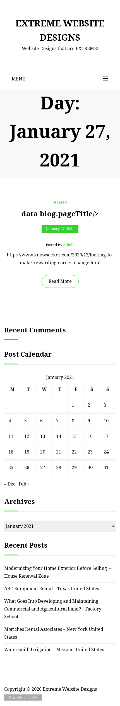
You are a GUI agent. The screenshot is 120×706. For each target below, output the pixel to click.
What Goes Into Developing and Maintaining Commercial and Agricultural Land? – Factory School (52, 609)
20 (42, 452)
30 (90, 467)
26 (26, 467)
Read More (60, 281)
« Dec (9, 484)
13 (42, 436)
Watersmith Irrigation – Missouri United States (54, 649)
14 (58, 436)
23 (90, 452)
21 (58, 452)
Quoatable (30, 697)
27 (42, 467)
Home (60, 202)
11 (10, 436)
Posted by (60, 245)
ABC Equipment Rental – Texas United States (51, 588)
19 (26, 452)
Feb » (24, 484)
